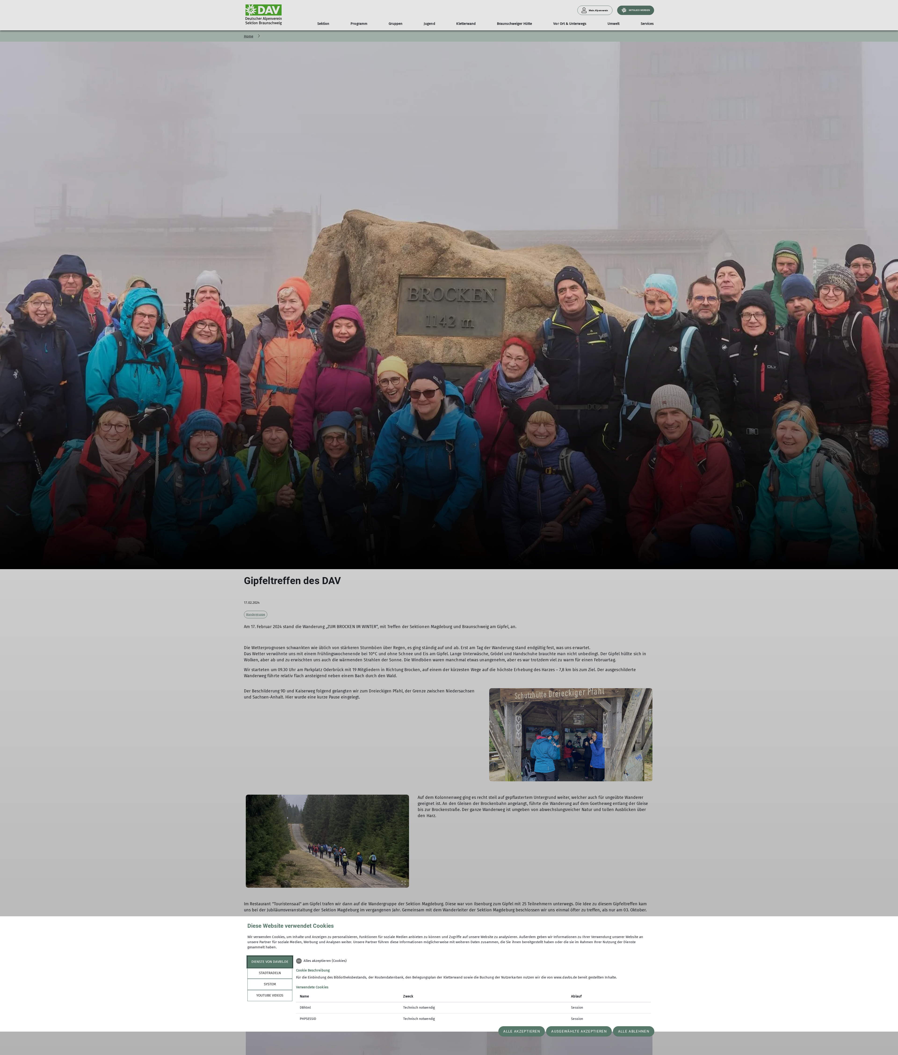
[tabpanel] (473, 990)
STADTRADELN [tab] (270, 973)
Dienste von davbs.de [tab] (269, 962)
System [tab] (270, 984)
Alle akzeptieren (521, 1031)
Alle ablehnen (633, 1031)
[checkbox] (473, 961)
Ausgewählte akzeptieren (579, 1031)
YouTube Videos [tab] (269, 995)
